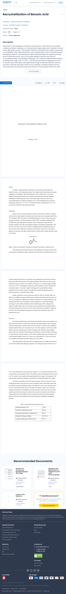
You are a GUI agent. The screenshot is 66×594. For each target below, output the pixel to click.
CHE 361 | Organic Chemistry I (19, 25)
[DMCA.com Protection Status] (49, 555)
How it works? (5, 547)
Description (8, 42)
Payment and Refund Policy (34, 591)
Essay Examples (38, 527)
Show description (34, 71)
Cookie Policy (46, 591)
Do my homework (6, 539)
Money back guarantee (8, 554)
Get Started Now (49, 506)
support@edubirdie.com (38, 519)
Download (7, 83)
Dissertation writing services (9, 537)
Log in (60, 2)
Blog (35, 530)
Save (63, 83)
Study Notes (37, 532)
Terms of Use (14, 588)
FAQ (3, 551)
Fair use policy (23, 588)
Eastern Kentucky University (20, 22)
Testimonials (5, 549)
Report (40, 83)
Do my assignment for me (9, 532)
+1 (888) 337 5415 (40, 551)
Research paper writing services (10, 535)
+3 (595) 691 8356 (40, 549)
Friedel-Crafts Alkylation (20, 495)
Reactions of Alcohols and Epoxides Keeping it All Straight (22, 471)
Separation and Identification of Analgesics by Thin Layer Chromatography (54, 472)
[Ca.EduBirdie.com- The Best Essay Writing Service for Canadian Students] (4, 579)
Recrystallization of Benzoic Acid (26, 14)
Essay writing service (7, 527)
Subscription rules (7, 591)
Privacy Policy (5, 588)
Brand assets (37, 565)
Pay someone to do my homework (11, 530)
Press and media (38, 563)
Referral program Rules (19, 591)
